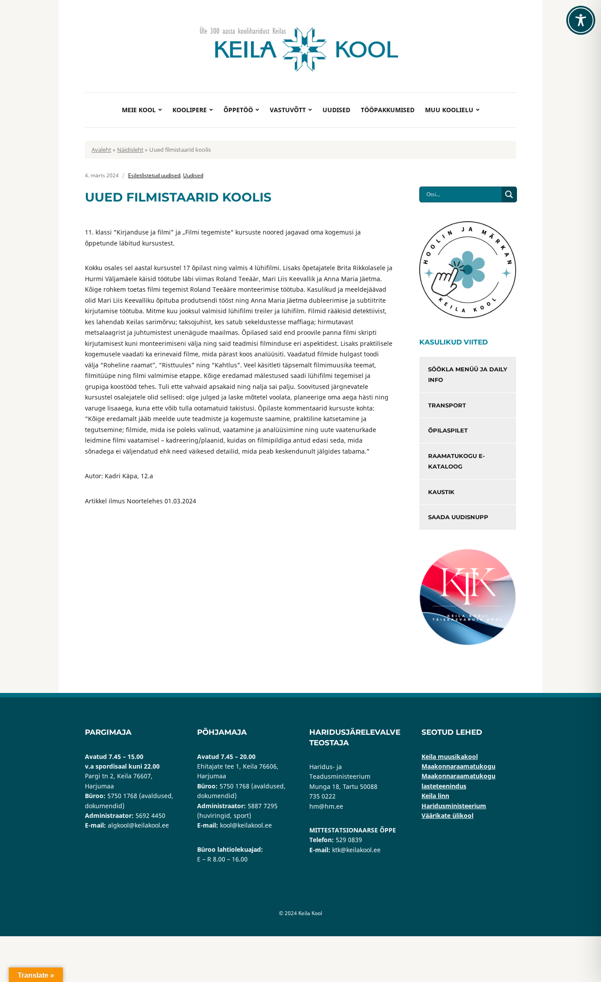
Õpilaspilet (448, 430)
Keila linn (435, 795)
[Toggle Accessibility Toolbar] (580, 20)
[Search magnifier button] (509, 194)
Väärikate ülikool (447, 815)
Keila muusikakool (449, 756)
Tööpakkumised (387, 110)
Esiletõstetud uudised (154, 175)
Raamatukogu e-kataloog (456, 461)
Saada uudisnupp (458, 516)
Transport (447, 405)
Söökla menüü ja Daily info (467, 375)
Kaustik (441, 491)
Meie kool (139, 110)
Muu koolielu (449, 110)
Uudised (336, 110)
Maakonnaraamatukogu (458, 766)
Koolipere (189, 110)
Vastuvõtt (288, 110)
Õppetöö (238, 110)
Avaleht (101, 150)
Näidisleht (130, 150)
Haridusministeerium (453, 806)
